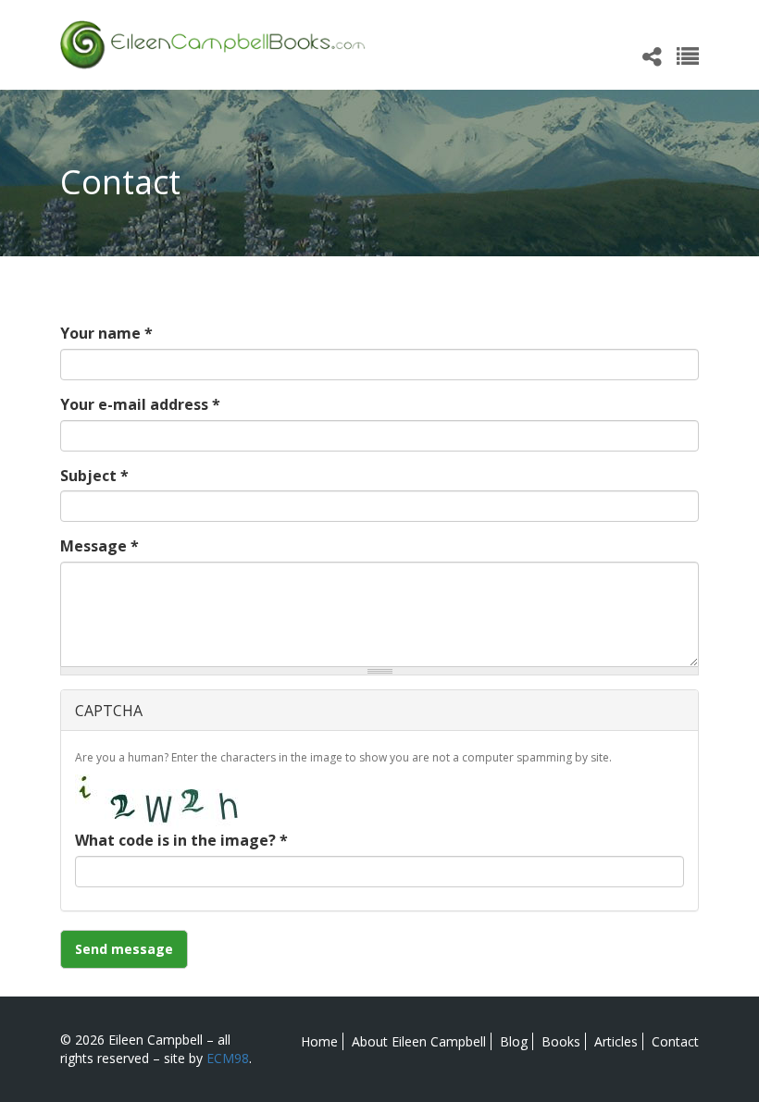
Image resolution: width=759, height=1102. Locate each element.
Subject (94, 475)
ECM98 (227, 1058)
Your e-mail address (140, 404)
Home (319, 1041)
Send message (124, 949)
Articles (616, 1041)
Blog (514, 1041)
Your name (106, 333)
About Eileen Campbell (419, 1041)
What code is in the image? (181, 840)
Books (560, 1041)
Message (99, 546)
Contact (675, 1041)
